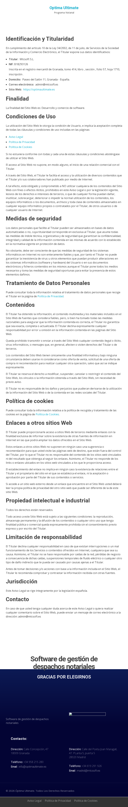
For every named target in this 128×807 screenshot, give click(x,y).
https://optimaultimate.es (39, 89)
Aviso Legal (16, 137)
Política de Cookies (20, 147)
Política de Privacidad (22, 142)
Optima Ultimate (64, 8)
